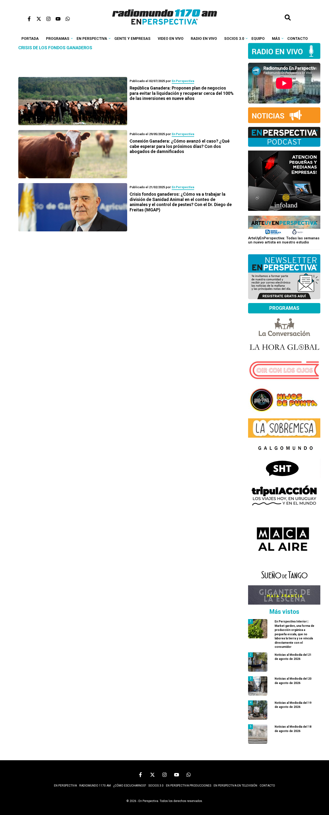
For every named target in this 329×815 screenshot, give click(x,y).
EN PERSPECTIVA (65, 785)
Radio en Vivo (204, 38)
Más (276, 38)
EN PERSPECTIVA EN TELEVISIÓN (235, 785)
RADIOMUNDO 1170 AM (95, 785)
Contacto (297, 38)
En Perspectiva (92, 38)
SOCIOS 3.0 (156, 785)
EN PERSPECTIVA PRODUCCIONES (188, 785)
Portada (30, 38)
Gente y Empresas (132, 38)
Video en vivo (171, 38)
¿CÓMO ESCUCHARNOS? (129, 785)
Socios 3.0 (234, 38)
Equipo (258, 38)
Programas (57, 38)
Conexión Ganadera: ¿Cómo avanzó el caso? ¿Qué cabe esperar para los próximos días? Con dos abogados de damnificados (180, 146)
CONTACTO (267, 785)
